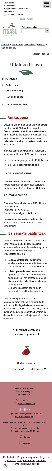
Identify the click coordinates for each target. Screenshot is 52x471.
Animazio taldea (15, 97)
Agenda (26, 443)
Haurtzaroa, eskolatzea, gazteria (28, 44)
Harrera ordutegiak (16, 90)
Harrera (5, 44)
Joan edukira (10, 3)
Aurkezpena (12, 85)
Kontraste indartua (15, 14)
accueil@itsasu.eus (24, 403)
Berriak (26, 437)
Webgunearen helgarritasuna (31, 460)
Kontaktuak (9, 457)
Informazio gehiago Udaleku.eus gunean (26, 332)
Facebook (18, 369)
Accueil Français (26, 19)
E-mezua (38, 369)
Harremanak (9, 6)
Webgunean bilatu (29, 27)
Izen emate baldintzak (16, 104)
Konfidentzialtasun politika (26, 464)
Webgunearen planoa (27, 457)
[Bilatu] (47, 30)
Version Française (42, 54)
